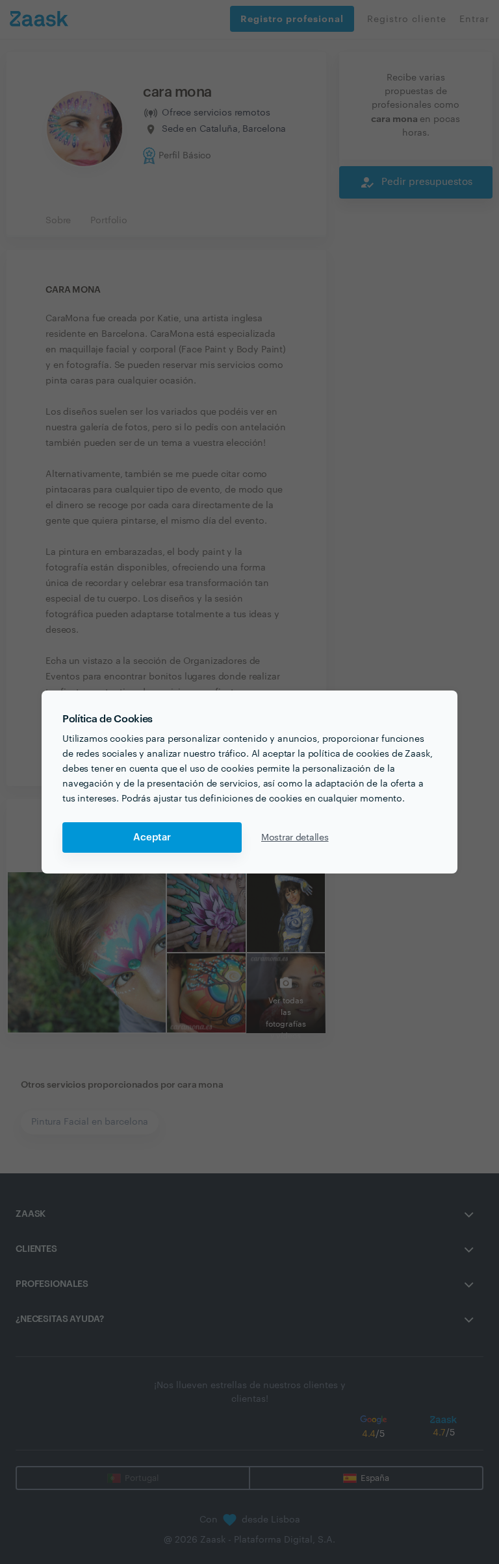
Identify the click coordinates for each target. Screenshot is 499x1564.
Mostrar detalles (295, 837)
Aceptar (152, 837)
